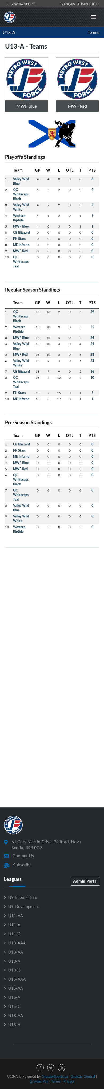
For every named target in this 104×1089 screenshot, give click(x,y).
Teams (93, 32)
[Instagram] (61, 1067)
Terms (56, 1081)
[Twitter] (50, 1067)
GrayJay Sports (23, 4)
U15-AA (15, 988)
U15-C (14, 1006)
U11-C (14, 933)
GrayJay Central (83, 1076)
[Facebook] (40, 1067)
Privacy (69, 1081)
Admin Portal (85, 881)
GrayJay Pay (39, 1081)
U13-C (14, 970)
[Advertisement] (52, 604)
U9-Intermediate (22, 897)
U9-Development (23, 906)
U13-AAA (17, 943)
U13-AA (15, 952)
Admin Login (88, 4)
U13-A (9, 32)
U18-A (14, 1024)
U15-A (14, 997)
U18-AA (15, 1015)
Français (68, 4)
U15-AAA (17, 979)
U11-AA (15, 915)
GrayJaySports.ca (55, 1076)
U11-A (14, 924)
